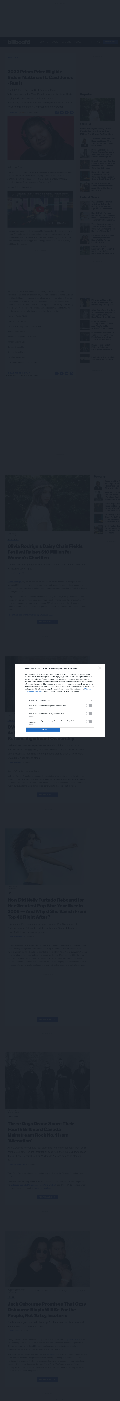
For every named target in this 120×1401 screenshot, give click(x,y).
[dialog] (60, 700)
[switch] (89, 705)
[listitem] (60, 700)
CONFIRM (43, 729)
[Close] (100, 669)
